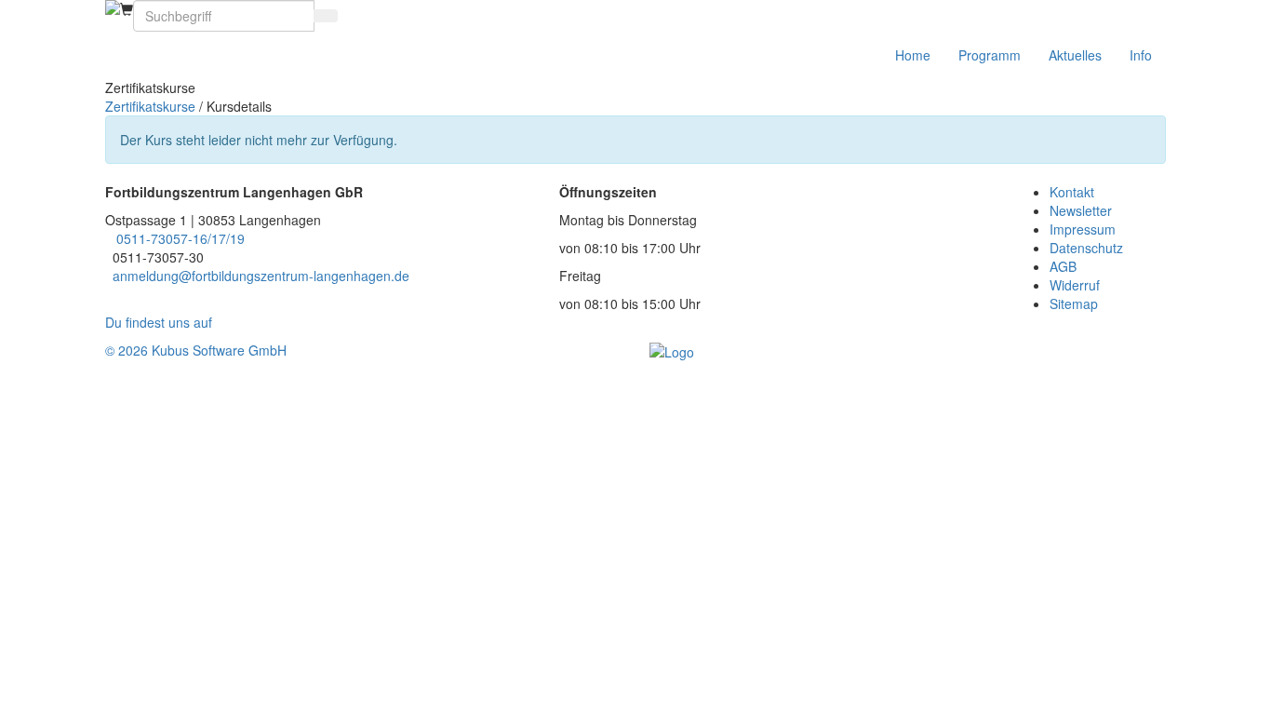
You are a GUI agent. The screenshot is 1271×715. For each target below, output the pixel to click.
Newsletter (1081, 210)
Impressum (1083, 229)
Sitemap (1074, 303)
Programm (989, 55)
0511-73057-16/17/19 (180, 238)
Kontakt (1072, 191)
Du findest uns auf (162, 322)
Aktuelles (1075, 55)
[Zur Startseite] (112, 7)
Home (912, 55)
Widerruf (1075, 285)
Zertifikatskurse (150, 106)
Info (1141, 55)
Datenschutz (1086, 247)
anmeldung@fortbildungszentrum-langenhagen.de (261, 275)
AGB (1063, 266)
